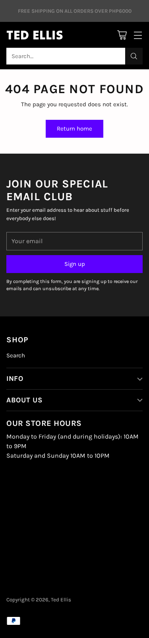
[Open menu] (138, 35)
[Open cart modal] (122, 35)
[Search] (134, 56)
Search (15, 355)
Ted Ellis (61, 600)
